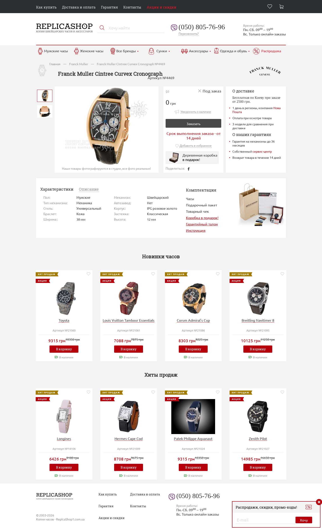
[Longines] (64, 416)
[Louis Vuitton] (128, 297)
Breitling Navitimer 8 (258, 320)
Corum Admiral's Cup (193, 320)
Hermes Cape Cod (129, 438)
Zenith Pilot (258, 438)
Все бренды (126, 51)
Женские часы (91, 51)
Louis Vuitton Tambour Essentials (128, 320)
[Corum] (193, 297)
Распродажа (271, 51)
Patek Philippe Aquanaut (193, 438)
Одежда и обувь (233, 51)
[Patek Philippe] (193, 416)
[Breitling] (258, 297)
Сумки (161, 51)
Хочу (304, 520)
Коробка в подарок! (202, 217)
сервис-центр (262, 151)
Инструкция (195, 230)
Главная (54, 64)
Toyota (64, 320)
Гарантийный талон (202, 224)
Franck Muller (78, 64)
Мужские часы (56, 51)
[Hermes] (128, 416)
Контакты (132, 7)
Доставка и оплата (79, 7)
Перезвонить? (189, 33)
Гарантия (109, 7)
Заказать (193, 124)
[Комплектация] (261, 204)
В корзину (64, 349)
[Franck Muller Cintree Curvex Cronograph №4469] (44, 95)
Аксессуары (198, 51)
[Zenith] (258, 416)
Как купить (46, 7)
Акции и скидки (161, 7)
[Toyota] (64, 297)
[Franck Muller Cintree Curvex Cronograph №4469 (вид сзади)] (44, 111)
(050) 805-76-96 (202, 27)
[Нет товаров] (282, 7)
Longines (64, 438)
